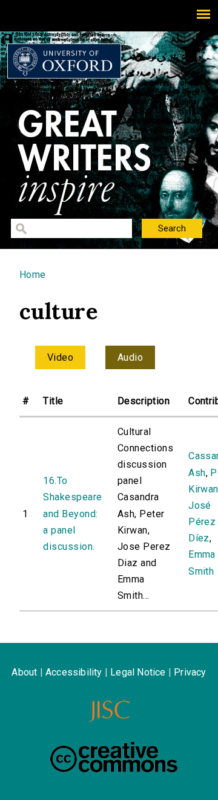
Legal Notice (137, 672)
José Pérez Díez (202, 522)
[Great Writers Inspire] (64, 61)
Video (60, 357)
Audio (130, 357)
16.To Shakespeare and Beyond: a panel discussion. (72, 513)
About (24, 672)
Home (32, 274)
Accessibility (73, 672)
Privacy (190, 672)
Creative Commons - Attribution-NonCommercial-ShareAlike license (113, 757)
